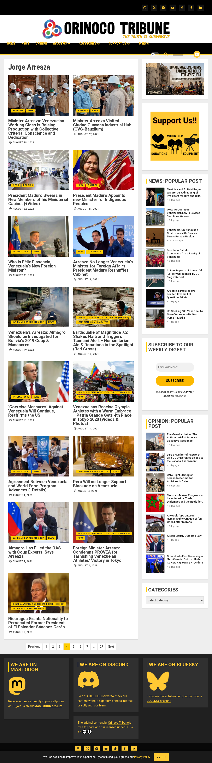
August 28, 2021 (23, 142)
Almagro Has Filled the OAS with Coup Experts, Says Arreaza (34, 552)
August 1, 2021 (23, 632)
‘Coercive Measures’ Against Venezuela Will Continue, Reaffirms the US (35, 411)
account (48, 706)
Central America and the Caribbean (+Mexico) (103, 318)
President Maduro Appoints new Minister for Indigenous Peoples (99, 199)
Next (111, 646)
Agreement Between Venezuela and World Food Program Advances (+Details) (37, 485)
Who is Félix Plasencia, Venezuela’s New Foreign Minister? (32, 266)
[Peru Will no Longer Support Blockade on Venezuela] (103, 456)
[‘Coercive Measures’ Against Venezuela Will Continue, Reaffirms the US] (38, 381)
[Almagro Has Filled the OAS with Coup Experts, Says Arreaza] (38, 522)
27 (101, 646)
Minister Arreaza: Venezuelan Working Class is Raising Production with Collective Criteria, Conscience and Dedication (36, 129)
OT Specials (94, 252)
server (100, 696)
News (25, 43)
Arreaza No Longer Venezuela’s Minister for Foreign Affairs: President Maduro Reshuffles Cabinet (103, 268)
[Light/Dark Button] (155, 54)
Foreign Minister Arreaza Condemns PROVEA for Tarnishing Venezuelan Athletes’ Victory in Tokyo (97, 554)
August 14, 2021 (88, 354)
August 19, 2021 (88, 279)
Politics (28, 185)
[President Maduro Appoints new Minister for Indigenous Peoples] (103, 170)
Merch (144, 43)
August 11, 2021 (23, 420)
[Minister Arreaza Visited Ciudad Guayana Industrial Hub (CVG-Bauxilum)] (103, 95)
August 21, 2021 (88, 208)
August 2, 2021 (87, 565)
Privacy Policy (142, 756)
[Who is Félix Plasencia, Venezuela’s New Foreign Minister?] (38, 236)
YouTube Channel (190, 54)
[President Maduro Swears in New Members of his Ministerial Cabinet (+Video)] (38, 170)
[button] (166, 54)
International (21, 252)
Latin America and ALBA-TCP (28, 322)
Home (11, 43)
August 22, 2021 (23, 208)
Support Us (117, 43)
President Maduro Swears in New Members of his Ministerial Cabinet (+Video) (38, 199)
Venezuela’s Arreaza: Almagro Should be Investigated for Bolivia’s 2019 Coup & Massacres (37, 338)
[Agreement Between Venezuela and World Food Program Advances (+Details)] (38, 456)
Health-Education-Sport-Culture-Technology (104, 392)
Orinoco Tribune (118, 722)
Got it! (161, 757)
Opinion (41, 43)
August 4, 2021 (23, 495)
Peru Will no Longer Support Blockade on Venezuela (99, 483)
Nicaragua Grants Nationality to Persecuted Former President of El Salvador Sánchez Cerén (38, 622)
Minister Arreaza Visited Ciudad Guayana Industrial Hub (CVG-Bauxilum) (102, 125)
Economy (18, 111)
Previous (34, 646)
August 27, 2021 (88, 134)
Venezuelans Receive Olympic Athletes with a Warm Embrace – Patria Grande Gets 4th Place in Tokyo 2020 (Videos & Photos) (102, 415)
